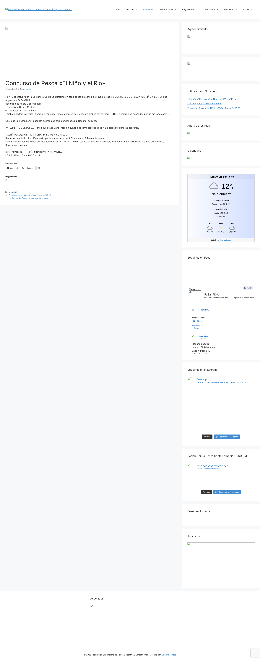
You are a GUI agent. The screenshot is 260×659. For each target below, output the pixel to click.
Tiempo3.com (225, 240)
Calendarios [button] (209, 9)
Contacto (247, 9)
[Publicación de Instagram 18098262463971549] (230, 481)
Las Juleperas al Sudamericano (204, 103)
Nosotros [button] (129, 9)
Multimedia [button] (229, 9)
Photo (200, 321)
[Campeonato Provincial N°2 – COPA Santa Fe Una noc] (212, 409)
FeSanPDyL (204, 310)
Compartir (197, 328)
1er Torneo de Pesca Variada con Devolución (29, 198)
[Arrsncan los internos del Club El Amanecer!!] (247, 481)
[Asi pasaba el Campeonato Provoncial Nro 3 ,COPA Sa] (195, 397)
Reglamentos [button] (188, 9)
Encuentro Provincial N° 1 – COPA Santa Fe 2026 (213, 108)
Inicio (117, 9)
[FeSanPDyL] (195, 290)
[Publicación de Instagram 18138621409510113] (247, 394)
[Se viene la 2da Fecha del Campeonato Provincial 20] (230, 397)
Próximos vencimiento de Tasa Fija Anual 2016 (30, 195)
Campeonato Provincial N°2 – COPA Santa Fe (212, 99)
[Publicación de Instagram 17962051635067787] (212, 481)
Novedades (148, 9)
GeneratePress (169, 654)
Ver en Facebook (197, 326)
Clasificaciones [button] (166, 9)
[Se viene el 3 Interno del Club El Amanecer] (195, 481)
